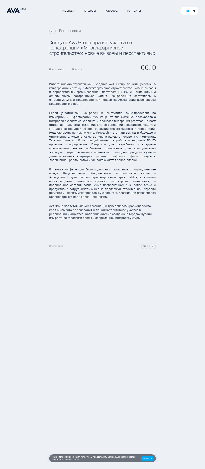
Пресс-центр (56, 69)
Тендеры (89, 10)
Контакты (134, 10)
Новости (77, 69)
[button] (147, 458)
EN (192, 11)
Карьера (112, 10)
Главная (68, 10)
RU (186, 11)
